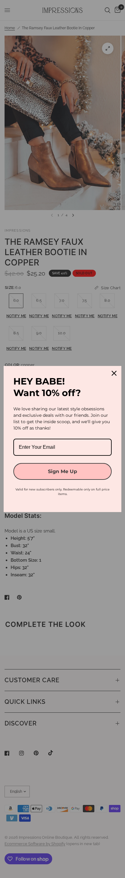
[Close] (114, 373)
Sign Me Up (62, 471)
